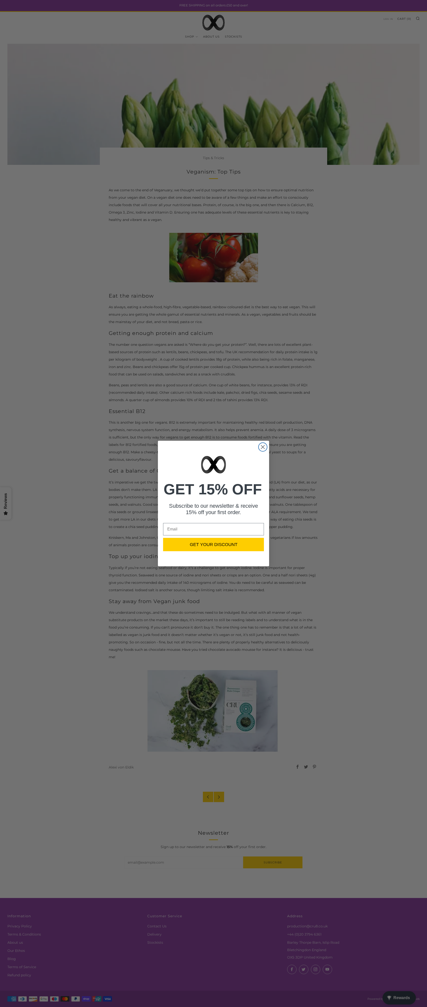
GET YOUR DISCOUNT (213, 544)
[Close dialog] (262, 447)
